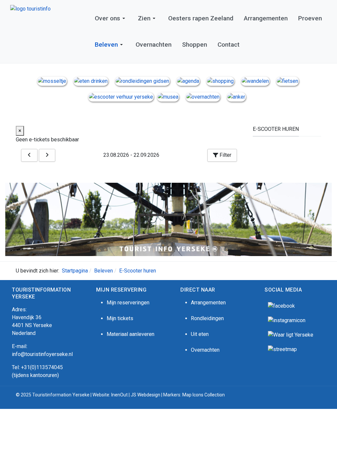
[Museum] (168, 96)
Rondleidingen (207, 318)
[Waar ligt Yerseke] (291, 334)
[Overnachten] (202, 96)
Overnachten (205, 350)
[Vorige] (29, 155)
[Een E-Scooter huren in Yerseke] (121, 96)
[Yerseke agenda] (188, 81)
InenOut (119, 394)
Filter (224, 155)
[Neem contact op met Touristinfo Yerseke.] (236, 96)
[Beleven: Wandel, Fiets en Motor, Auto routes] (282, 349)
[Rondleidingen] (142, 81)
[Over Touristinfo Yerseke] (52, 81)
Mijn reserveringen (128, 302)
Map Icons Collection (204, 394)
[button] (111, 18)
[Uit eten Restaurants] (91, 81)
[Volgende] (47, 155)
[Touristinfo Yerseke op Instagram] (287, 320)
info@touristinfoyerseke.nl (42, 354)
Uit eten (200, 334)
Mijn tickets (120, 318)
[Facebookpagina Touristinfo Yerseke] (281, 305)
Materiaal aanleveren (130, 334)
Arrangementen (208, 302)
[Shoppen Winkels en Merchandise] (220, 81)
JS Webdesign (145, 394)
